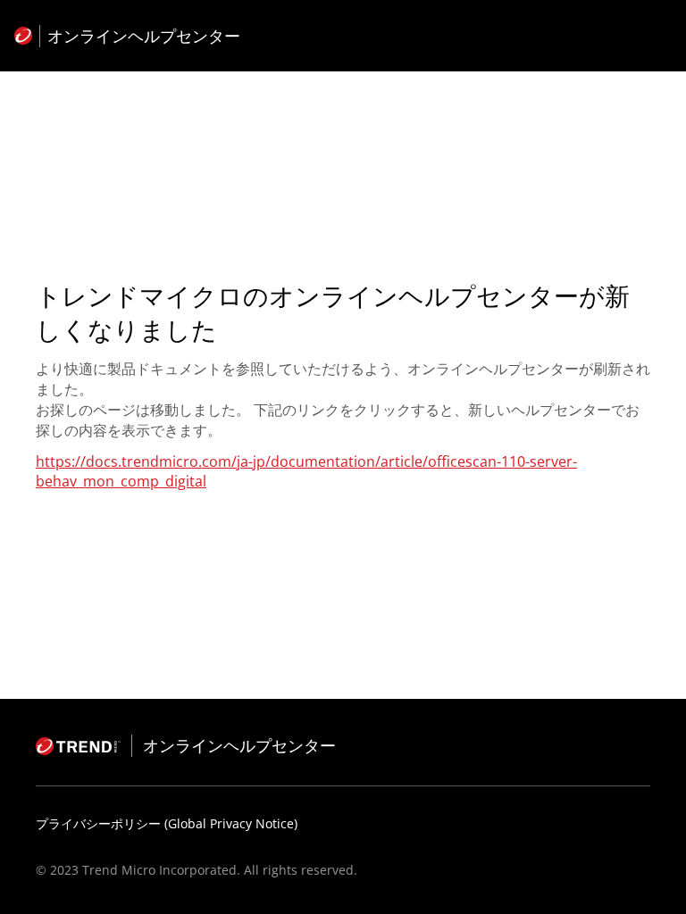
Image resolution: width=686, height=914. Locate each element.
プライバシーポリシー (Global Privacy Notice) (166, 823)
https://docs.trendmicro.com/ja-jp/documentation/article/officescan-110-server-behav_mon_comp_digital (306, 471)
